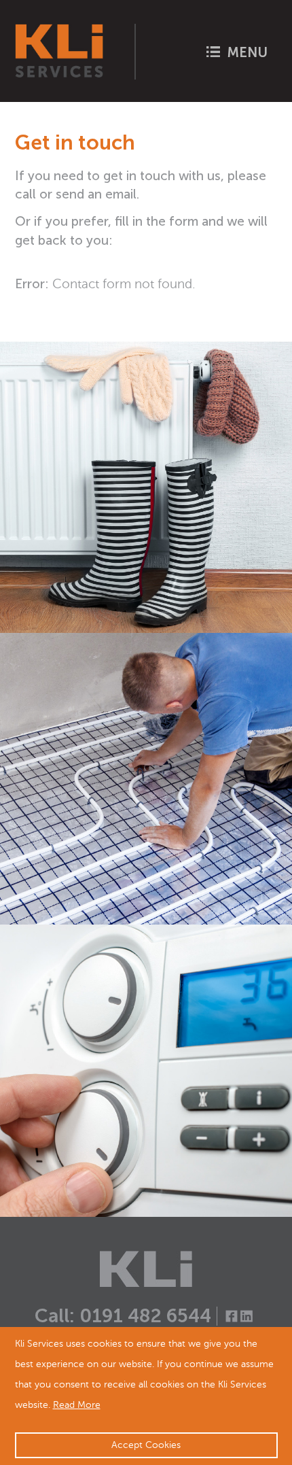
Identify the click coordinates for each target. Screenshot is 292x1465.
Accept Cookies (146, 1445)
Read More (77, 1405)
